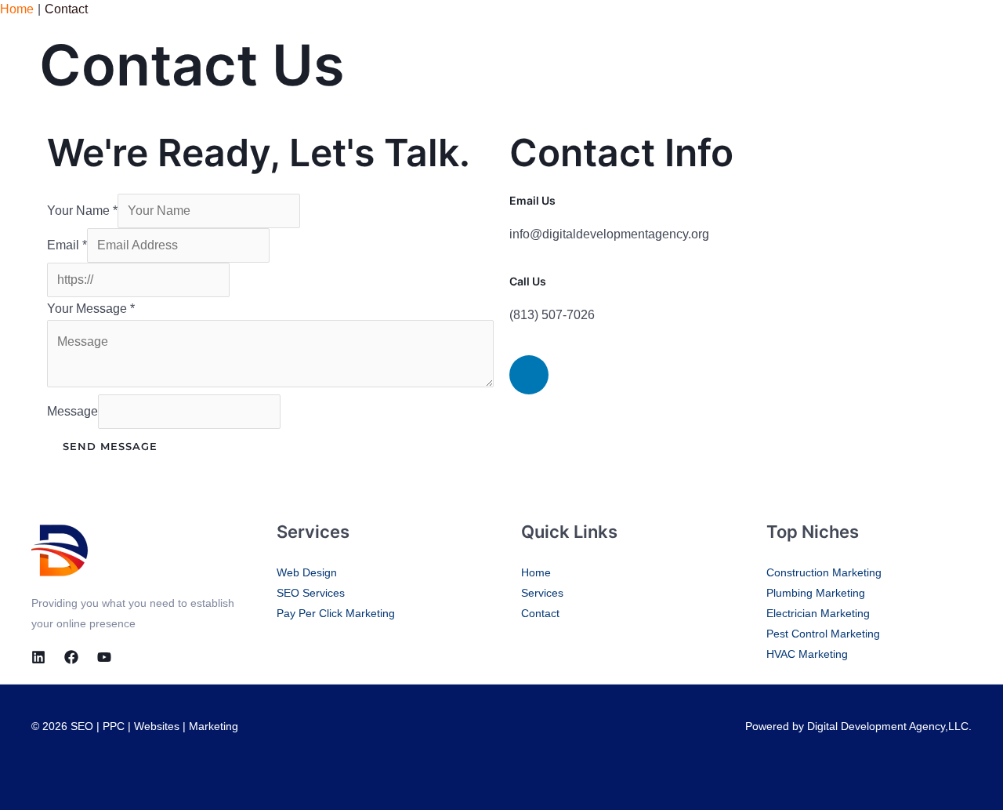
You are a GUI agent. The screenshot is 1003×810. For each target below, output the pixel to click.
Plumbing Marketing (815, 593)
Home (536, 572)
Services (542, 593)
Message (72, 411)
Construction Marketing (824, 572)
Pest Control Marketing (823, 633)
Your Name (82, 210)
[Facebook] (71, 657)
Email (67, 245)
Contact (540, 613)
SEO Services (311, 593)
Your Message (91, 308)
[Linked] (38, 657)
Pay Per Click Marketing (336, 613)
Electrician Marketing (818, 613)
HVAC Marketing (807, 654)
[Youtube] (104, 657)
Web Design (307, 572)
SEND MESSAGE (110, 446)
